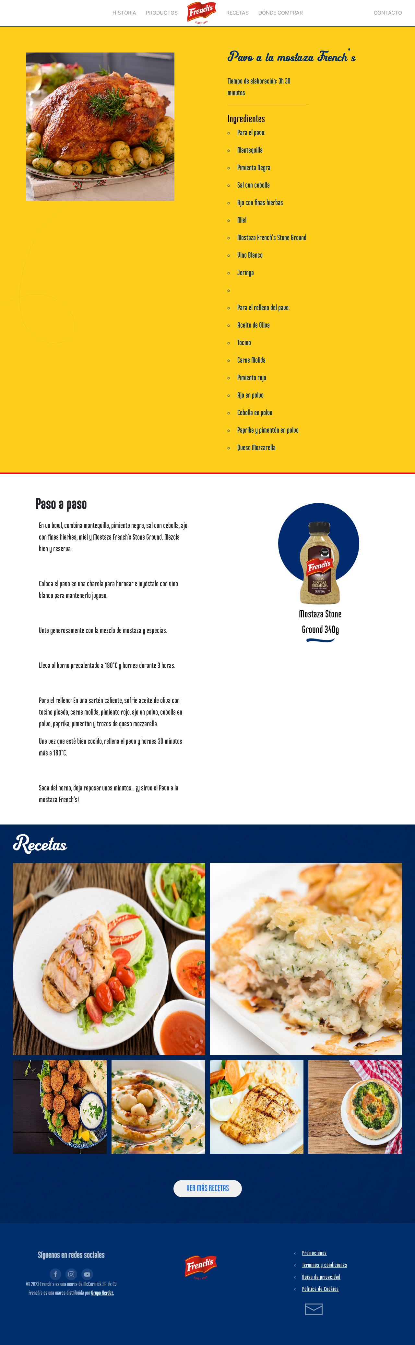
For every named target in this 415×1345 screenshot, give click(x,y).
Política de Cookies (320, 1289)
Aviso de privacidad (321, 1277)
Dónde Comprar (280, 13)
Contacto (388, 13)
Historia (124, 13)
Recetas (237, 13)
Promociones (314, 1253)
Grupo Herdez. (102, 1293)
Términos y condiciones (324, 1265)
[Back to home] (202, 13)
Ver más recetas (207, 1188)
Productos (162, 13)
